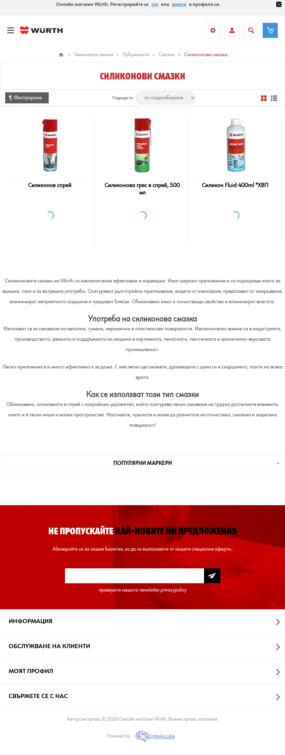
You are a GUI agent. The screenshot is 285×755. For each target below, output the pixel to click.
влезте (179, 4)
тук (154, 4)
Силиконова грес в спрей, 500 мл (142, 189)
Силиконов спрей (50, 185)
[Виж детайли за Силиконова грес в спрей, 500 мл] (142, 145)
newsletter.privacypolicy (163, 590)
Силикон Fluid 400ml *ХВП (235, 185)
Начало (61, 54)
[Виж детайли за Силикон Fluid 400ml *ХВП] (235, 145)
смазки (187, 394)
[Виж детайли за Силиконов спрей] (50, 145)
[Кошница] (270, 30)
